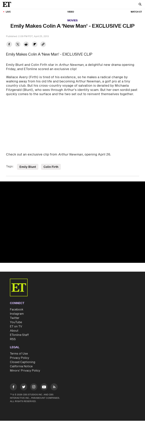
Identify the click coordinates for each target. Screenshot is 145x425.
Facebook (16, 309)
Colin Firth (51, 167)
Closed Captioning (22, 362)
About (14, 331)
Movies (72, 21)
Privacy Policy (19, 358)
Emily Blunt (27, 167)
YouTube (16, 322)
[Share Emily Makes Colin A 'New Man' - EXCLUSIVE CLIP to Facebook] (9, 44)
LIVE (8, 12)
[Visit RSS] (54, 387)
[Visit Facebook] (13, 387)
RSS (13, 339)
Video (70, 12)
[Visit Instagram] (33, 387)
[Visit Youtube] (44, 386)
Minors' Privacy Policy (25, 371)
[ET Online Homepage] (8, 4)
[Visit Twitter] (23, 387)
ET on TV (16, 326)
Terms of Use (19, 354)
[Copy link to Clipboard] (43, 44)
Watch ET (136, 12)
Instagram (17, 314)
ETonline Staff (19, 335)
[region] (72, 222)
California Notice (21, 366)
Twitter (14, 318)
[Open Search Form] (140, 5)
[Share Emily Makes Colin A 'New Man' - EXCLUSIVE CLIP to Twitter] (17, 44)
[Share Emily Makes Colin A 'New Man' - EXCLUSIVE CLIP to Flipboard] (34, 44)
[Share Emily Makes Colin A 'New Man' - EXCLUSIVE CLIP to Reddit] (26, 44)
